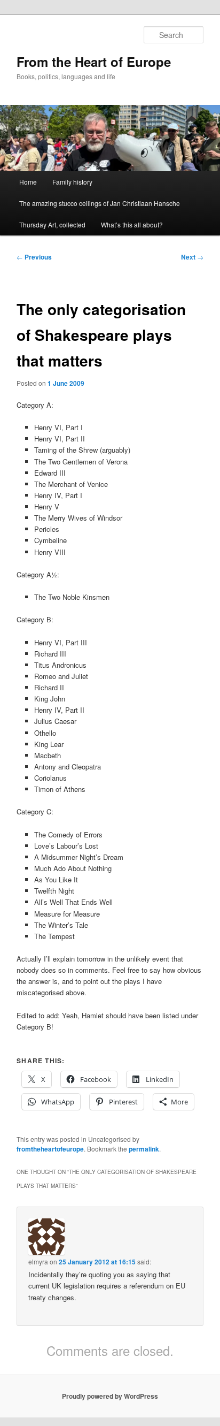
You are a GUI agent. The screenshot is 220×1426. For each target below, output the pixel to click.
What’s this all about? (132, 224)
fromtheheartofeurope (50, 1149)
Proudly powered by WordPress (110, 1396)
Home (28, 181)
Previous (34, 257)
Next (192, 257)
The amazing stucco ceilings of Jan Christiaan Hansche (99, 203)
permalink (144, 1149)
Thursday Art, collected (52, 224)
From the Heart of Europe (94, 61)
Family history (72, 181)
